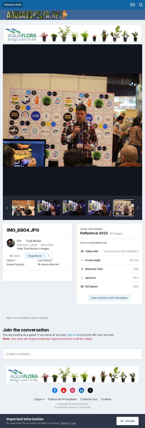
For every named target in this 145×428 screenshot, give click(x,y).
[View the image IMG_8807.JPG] (48, 207)
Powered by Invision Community (72, 407)
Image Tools (126, 188)
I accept (129, 421)
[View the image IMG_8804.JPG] (125, 207)
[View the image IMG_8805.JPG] (99, 207)
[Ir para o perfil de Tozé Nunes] (11, 243)
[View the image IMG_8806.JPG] (74, 207)
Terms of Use (68, 423)
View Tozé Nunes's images (33, 248)
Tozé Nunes (33, 240)
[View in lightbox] (72, 120)
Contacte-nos (88, 399)
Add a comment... (20, 353)
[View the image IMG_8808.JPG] (23, 207)
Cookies (106, 399)
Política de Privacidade (62, 399)
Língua (38, 399)
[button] (7, 208)
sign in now (74, 334)
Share (16, 255)
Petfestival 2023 (94, 233)
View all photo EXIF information (109, 297)
